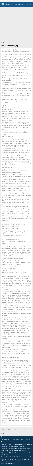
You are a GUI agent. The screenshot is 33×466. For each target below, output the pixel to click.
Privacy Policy (16, 439)
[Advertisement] (16, 23)
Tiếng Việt (4, 437)
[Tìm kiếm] (31, 4)
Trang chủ (28, 439)
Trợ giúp (23, 439)
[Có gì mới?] (27, 4)
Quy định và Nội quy (6, 439)
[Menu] (2, 4)
